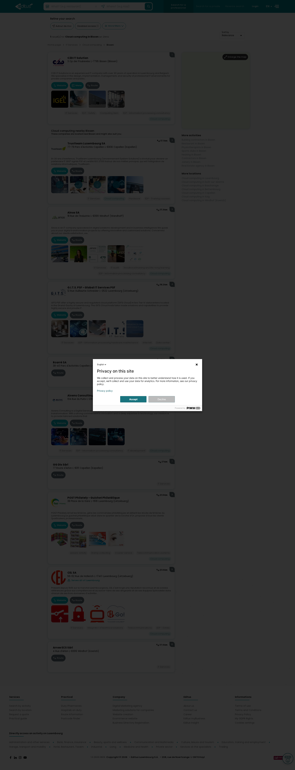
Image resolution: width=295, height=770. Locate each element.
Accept (133, 399)
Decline (162, 399)
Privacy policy (105, 390)
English (100, 364)
